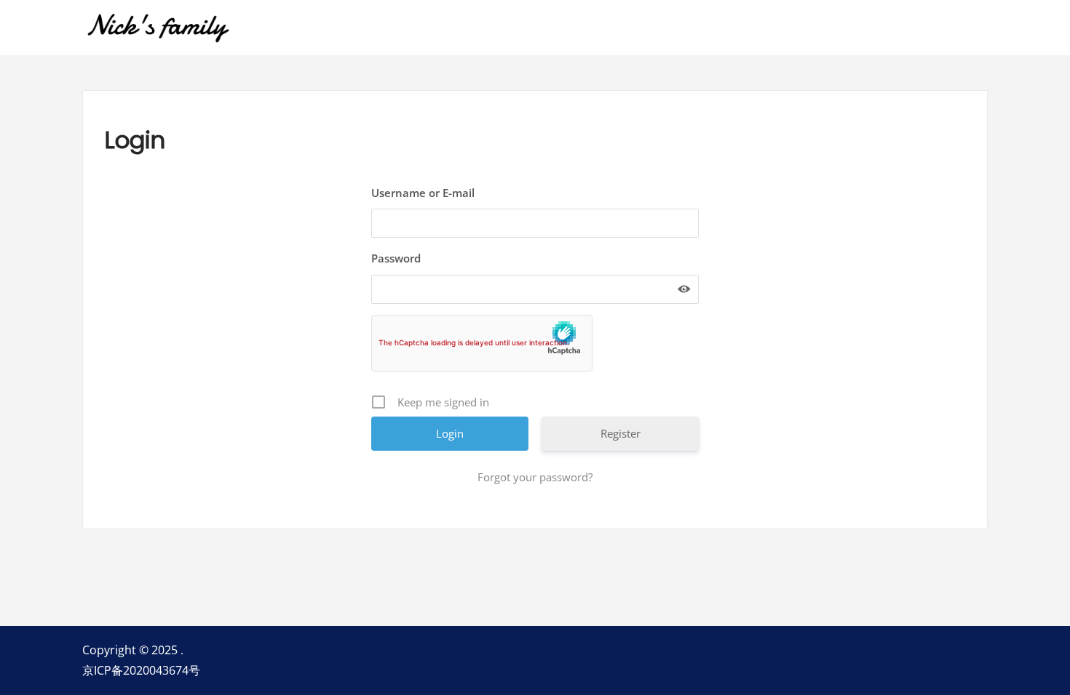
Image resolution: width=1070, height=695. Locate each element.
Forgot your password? (535, 477)
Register (621, 433)
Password (396, 258)
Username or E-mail (423, 192)
